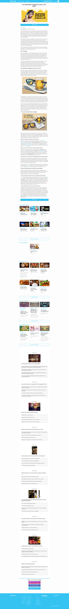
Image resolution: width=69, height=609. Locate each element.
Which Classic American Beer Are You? (44, 271)
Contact (37, 597)
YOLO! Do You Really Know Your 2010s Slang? (24, 312)
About (37, 595)
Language (24, 307)
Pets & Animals (46, 331)
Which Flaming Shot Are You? (23, 229)
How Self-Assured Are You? (34, 333)
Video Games (29, 601)
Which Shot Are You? (34, 252)
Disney (22, 601)
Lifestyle (24, 27)
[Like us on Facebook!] (54, 595)
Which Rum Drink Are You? (34, 229)
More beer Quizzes (34, 297)
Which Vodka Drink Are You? (44, 229)
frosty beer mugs (24, 146)
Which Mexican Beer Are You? (34, 270)
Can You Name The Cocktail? (34, 214)
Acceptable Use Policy (38, 603)
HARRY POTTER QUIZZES (29, 603)
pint (21, 98)
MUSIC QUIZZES (29, 597)
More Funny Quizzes (23, 300)
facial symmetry (41, 151)
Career (32, 307)
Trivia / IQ (21, 310)
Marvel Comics (29, 604)
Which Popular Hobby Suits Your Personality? (24, 335)
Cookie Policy (37, 601)
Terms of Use (37, 600)
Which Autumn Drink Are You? (23, 288)
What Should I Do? (23, 332)
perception (28, 165)
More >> (21, 277)
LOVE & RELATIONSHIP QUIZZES (24, 603)
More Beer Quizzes (23, 261)
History (36, 307)
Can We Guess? (43, 307)
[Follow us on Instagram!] (56, 595)
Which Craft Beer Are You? (24, 270)
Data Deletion (37, 604)
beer (45, 170)
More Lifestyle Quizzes (24, 324)
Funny (21, 27)
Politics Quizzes (24, 598)
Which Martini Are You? (44, 214)
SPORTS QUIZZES (29, 598)
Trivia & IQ (27, 1)
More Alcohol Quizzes (24, 205)
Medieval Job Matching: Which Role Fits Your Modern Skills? (34, 311)
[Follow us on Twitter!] (57, 595)
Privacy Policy (37, 598)
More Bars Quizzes (23, 242)
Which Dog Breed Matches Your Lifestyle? (44, 334)
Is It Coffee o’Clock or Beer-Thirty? (34, 289)
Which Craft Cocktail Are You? (24, 214)
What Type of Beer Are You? (44, 290)
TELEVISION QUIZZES (24, 597)
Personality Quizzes (21, 1)
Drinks (21, 227)
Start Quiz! (34, 24)
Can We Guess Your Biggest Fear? (45, 311)
